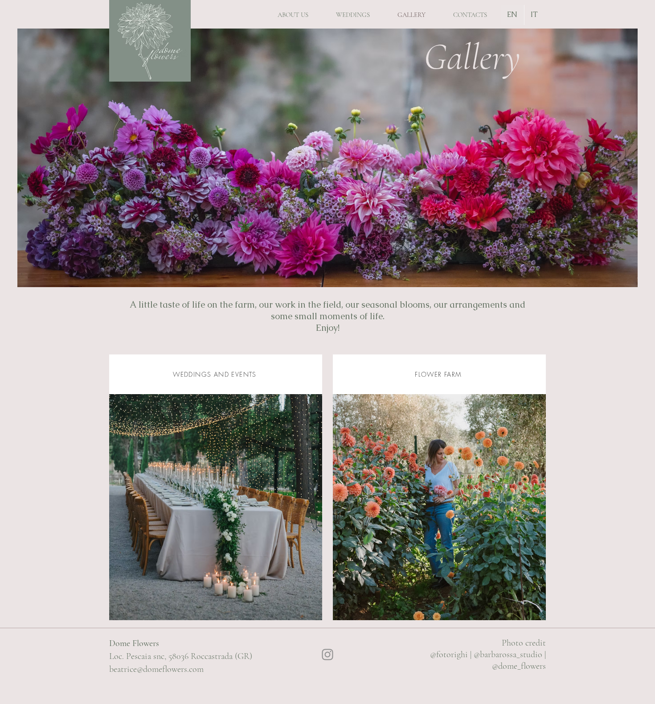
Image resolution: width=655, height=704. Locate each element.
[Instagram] (327, 654)
